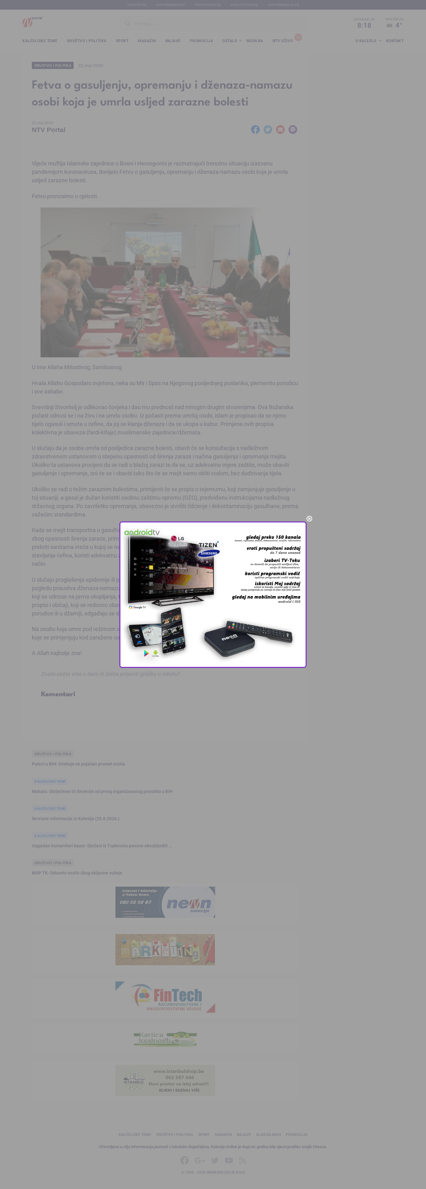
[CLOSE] (309, 519)
